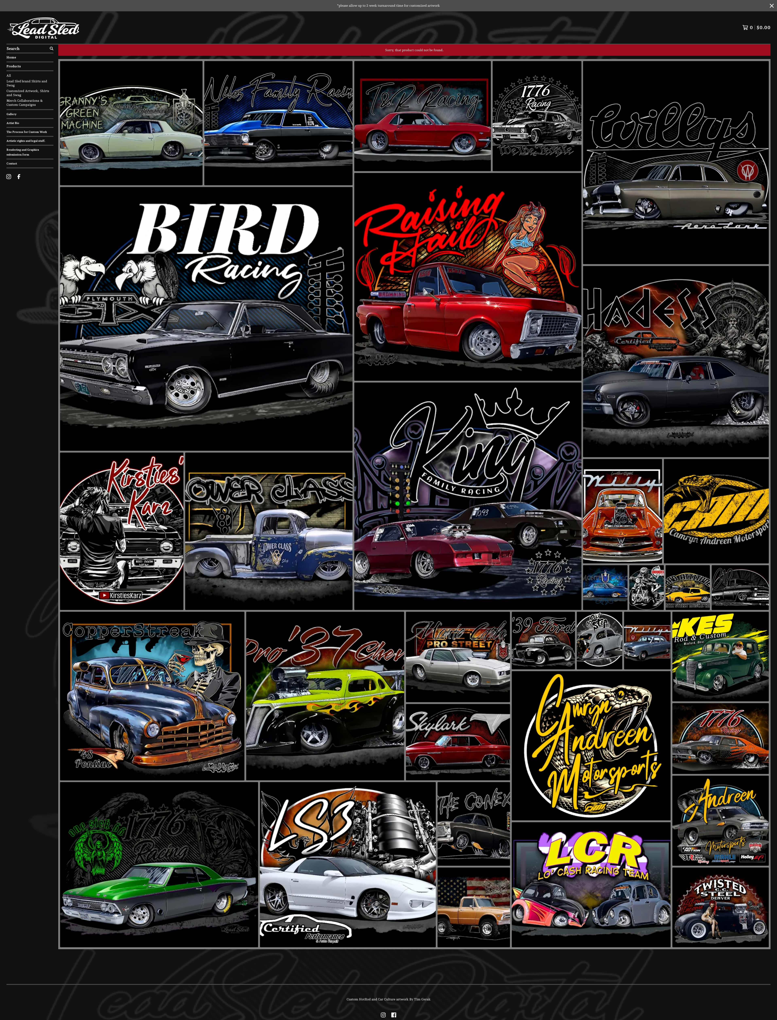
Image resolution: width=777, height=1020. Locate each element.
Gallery (11, 114)
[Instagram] (8, 176)
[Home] (43, 27)
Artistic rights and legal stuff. (25, 140)
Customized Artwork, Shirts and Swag (27, 93)
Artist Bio (12, 123)
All (8, 75)
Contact (11, 163)
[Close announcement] (772, 5)
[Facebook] (19, 176)
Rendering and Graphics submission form (22, 152)
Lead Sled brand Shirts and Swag (26, 83)
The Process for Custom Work (26, 132)
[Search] (51, 49)
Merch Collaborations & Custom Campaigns (24, 103)
